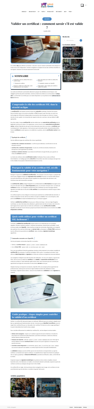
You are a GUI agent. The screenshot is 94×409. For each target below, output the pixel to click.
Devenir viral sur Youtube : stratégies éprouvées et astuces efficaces (20, 392)
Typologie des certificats (20, 83)
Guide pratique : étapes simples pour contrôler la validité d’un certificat (47, 86)
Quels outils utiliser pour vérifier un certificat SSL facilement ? (48, 80)
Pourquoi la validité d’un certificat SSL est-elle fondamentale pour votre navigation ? (23, 86)
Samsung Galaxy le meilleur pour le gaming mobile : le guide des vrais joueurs (72, 53)
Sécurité (47, 19)
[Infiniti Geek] (47, 5)
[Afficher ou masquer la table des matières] (43, 76)
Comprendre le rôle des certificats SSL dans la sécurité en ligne (23, 80)
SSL (18, 65)
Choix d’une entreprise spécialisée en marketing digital (47, 392)
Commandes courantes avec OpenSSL (47, 83)
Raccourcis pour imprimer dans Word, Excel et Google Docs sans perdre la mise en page (72, 77)
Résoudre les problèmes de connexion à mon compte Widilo (72, 65)
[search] (82, 5)
